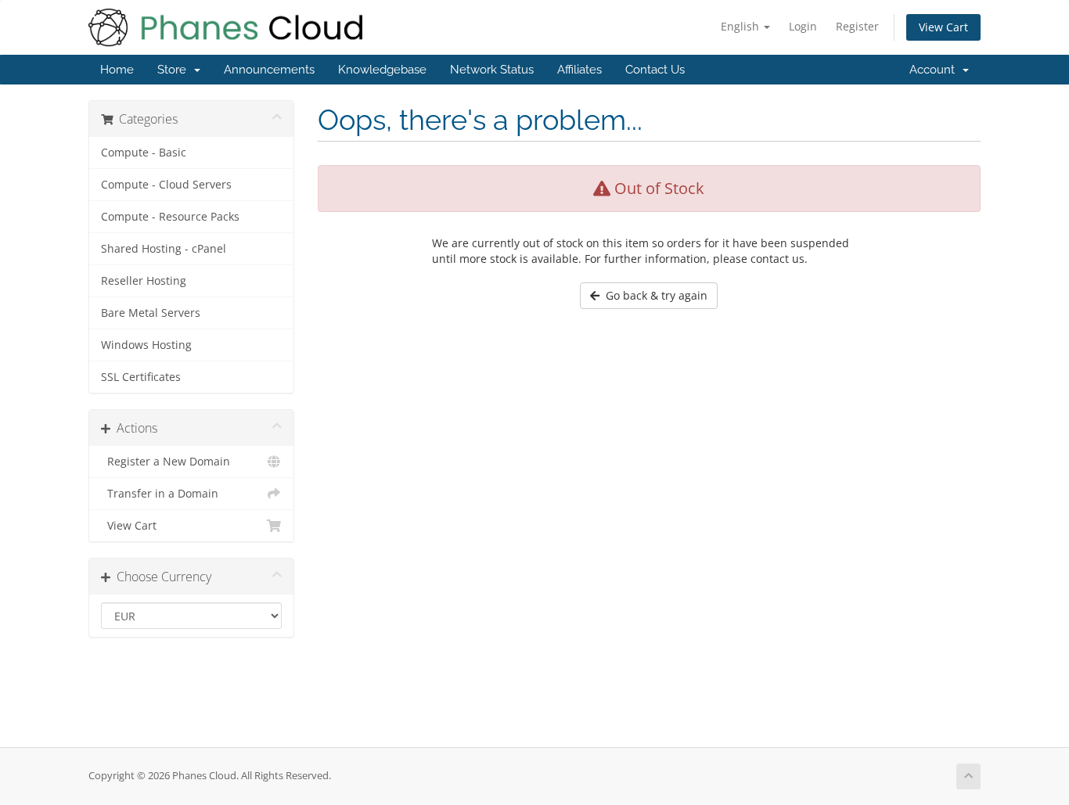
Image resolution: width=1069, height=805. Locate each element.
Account (935, 70)
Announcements (269, 70)
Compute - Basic (143, 153)
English (741, 26)
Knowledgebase (382, 70)
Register (857, 26)
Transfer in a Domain (159, 494)
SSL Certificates (141, 377)
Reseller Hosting (143, 281)
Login (803, 26)
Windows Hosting (146, 345)
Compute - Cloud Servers (166, 185)
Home (117, 70)
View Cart (943, 27)
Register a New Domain (165, 462)
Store (175, 70)
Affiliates (579, 70)
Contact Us (655, 70)
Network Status (492, 70)
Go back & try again (653, 295)
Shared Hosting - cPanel (163, 249)
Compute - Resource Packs (170, 217)
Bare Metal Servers (150, 313)
